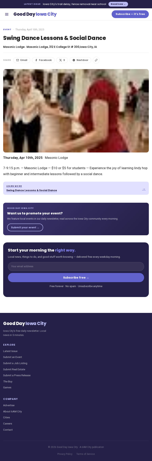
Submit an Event (12, 357)
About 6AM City (12, 411)
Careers (7, 423)
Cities (6, 417)
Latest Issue (10, 351)
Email (23, 60)
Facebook (45, 60)
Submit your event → (25, 227)
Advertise (8, 405)
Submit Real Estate (14, 369)
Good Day (34, 14)
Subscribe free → (76, 278)
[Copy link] (96, 60)
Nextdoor (82, 60)
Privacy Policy (64, 454)
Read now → (118, 4)
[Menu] (6, 14)
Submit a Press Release (16, 375)
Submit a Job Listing (15, 363)
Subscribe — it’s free (130, 14)
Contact (8, 429)
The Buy (7, 381)
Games (7, 387)
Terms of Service (85, 454)
